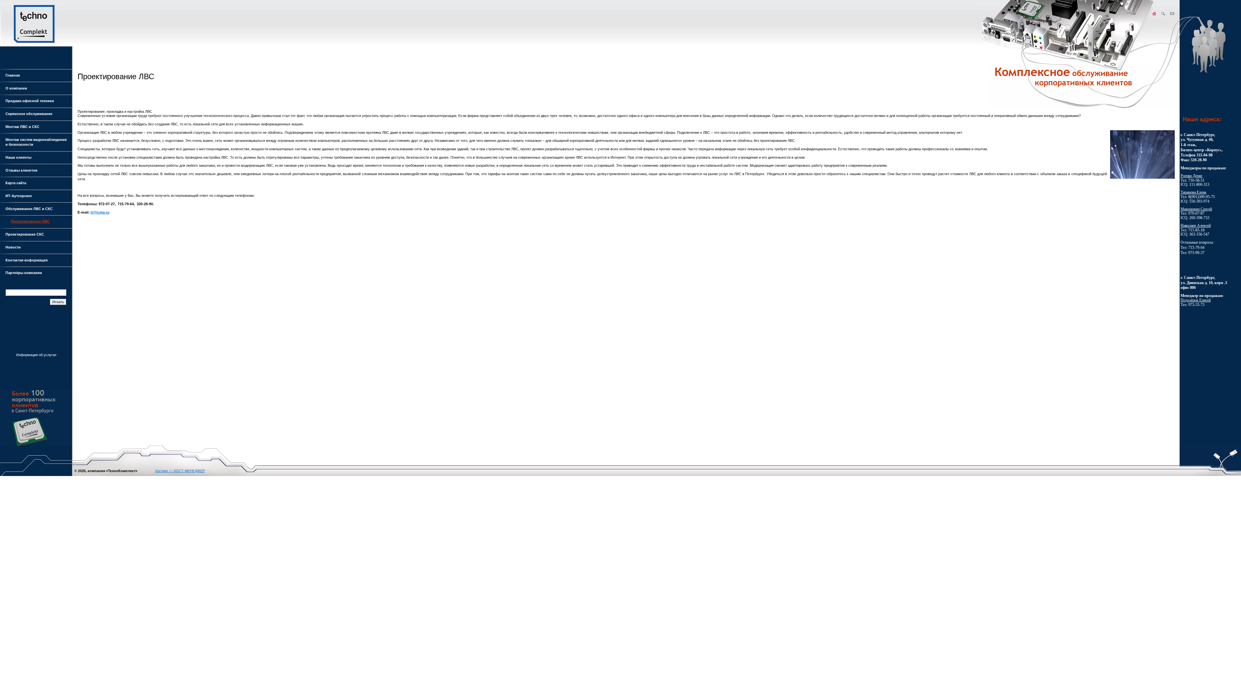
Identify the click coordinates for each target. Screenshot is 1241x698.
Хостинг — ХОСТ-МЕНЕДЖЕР (180, 471)
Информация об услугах (36, 355)
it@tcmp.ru (100, 212)
